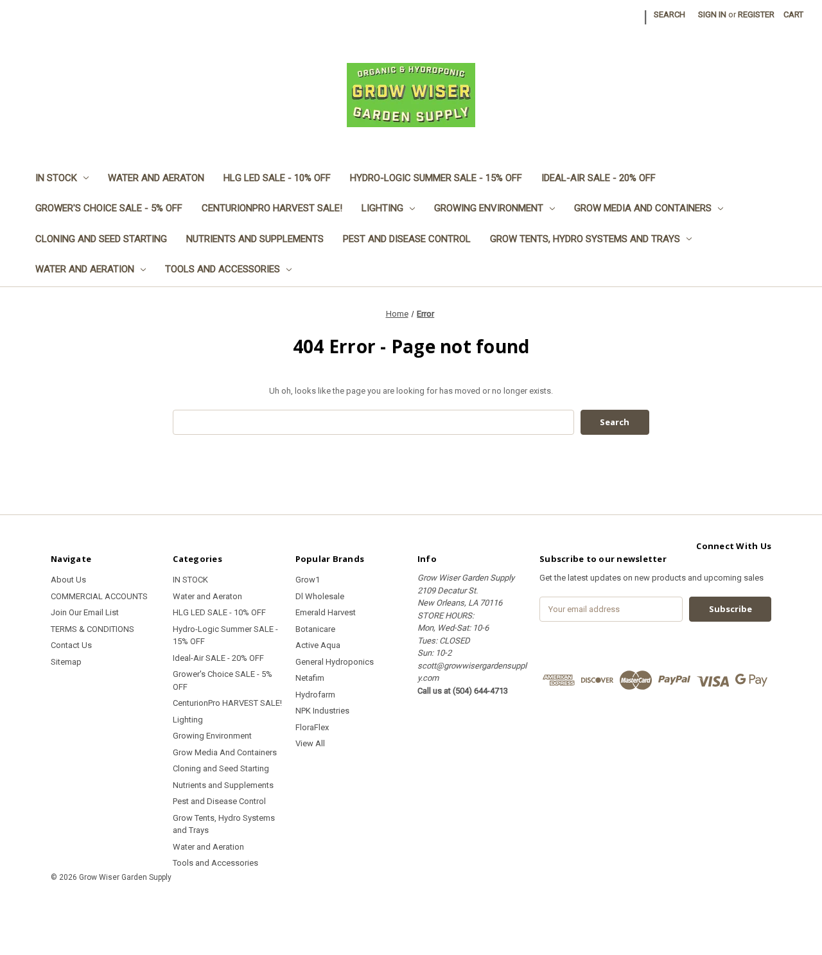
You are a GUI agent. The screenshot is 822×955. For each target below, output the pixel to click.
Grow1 (307, 579)
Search (669, 14)
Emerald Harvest (325, 612)
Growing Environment (488, 208)
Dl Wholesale (319, 596)
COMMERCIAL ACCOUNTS (99, 596)
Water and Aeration (84, 269)
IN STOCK (56, 178)
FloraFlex (312, 727)
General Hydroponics (334, 662)
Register (756, 14)
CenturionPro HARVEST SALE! (272, 208)
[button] (411, 906)
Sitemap (66, 662)
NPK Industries (322, 710)
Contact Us (71, 645)
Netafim (309, 678)
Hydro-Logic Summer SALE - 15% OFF (436, 178)
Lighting (382, 208)
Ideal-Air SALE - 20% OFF (598, 178)
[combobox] (373, 422)
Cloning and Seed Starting (101, 239)
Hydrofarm (315, 694)
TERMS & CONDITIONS (92, 629)
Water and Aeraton (156, 178)
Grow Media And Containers (643, 208)
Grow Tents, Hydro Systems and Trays (585, 239)
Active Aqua (317, 645)
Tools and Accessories (222, 269)
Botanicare (315, 629)
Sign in (712, 14)
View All (310, 743)
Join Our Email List (85, 612)
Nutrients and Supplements (255, 239)
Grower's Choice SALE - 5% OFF (108, 208)
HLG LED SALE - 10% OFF (277, 178)
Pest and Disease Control (407, 239)
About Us (68, 579)
